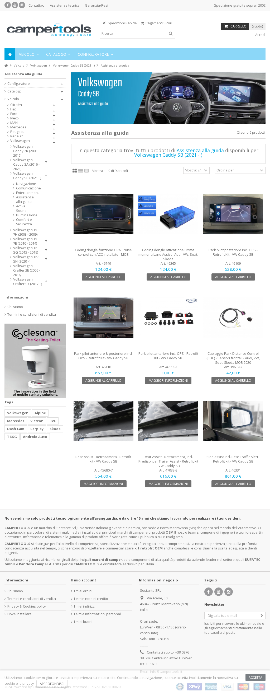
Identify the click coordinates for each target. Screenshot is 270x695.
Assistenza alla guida (25, 199)
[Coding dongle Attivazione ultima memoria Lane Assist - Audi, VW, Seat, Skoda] (168, 214)
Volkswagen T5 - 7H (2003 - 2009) (26, 232)
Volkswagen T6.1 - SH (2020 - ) (27, 259)
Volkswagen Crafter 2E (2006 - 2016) (26, 270)
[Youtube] (15, 5)
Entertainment (25, 192)
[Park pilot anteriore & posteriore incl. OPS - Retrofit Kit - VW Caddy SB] (104, 318)
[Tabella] (86, 171)
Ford (13, 113)
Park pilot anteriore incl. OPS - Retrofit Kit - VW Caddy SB (168, 355)
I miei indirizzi (84, 606)
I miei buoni (83, 621)
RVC (53, 420)
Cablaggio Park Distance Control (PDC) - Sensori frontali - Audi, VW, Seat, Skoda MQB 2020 (233, 358)
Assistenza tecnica (65, 5)
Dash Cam (15, 428)
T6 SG (12, 436)
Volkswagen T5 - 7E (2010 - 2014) (26, 241)
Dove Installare (19, 614)
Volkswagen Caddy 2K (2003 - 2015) (26, 151)
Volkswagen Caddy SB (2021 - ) (27, 175)
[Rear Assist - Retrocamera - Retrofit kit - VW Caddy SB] (104, 421)
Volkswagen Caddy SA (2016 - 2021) (26, 164)
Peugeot (17, 131)
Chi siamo (15, 307)
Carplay (37, 428)
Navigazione (25, 183)
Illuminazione (25, 215)
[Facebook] (7, 5)
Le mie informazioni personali (98, 614)
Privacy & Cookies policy (26, 606)
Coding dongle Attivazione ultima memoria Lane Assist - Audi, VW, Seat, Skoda (168, 254)
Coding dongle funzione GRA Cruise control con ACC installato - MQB (103, 252)
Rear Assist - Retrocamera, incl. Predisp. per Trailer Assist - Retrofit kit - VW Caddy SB (168, 461)
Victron (37, 420)
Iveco (14, 118)
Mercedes (18, 127)
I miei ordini (83, 591)
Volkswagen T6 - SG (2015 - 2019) (26, 250)
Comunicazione (25, 188)
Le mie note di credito (91, 598)
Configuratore (18, 83)
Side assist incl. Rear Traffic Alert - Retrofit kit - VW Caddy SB (233, 459)
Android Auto (35, 436)
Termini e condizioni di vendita (31, 314)
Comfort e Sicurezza (24, 221)
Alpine (40, 413)
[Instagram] (22, 5)
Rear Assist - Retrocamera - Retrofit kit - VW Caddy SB (103, 459)
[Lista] (80, 171)
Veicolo (13, 99)
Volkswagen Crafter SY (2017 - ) (27, 281)
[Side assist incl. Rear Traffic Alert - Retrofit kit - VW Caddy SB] (233, 421)
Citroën (16, 104)
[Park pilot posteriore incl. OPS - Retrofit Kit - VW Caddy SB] (233, 214)
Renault (16, 136)
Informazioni (16, 297)
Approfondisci (52, 684)
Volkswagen (20, 140)
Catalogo (14, 91)
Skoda (55, 428)
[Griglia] (75, 171)
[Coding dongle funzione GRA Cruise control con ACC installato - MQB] (104, 214)
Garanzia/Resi (96, 5)
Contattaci (36, 5)
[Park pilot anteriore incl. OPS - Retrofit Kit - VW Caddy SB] (168, 318)
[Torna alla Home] (6, 65)
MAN (14, 122)
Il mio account (83, 580)
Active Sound (21, 208)
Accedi (260, 34)
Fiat (13, 109)
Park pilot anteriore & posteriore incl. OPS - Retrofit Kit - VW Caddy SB (103, 355)
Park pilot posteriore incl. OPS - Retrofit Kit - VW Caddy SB (233, 252)
